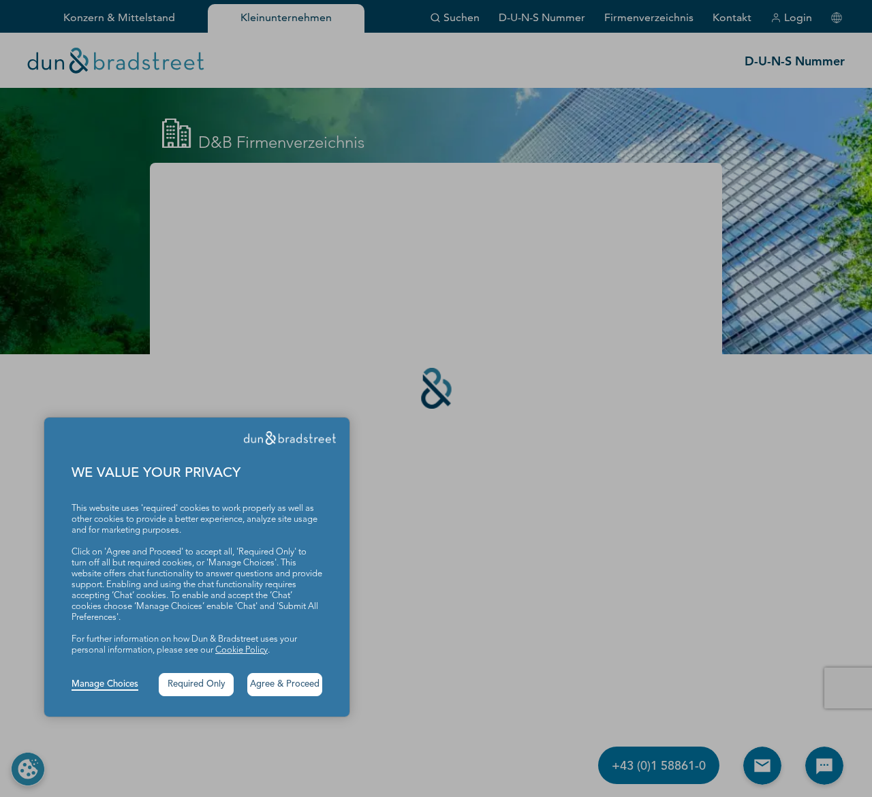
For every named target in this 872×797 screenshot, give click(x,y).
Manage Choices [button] (105, 684)
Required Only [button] (196, 684)
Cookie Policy (241, 650)
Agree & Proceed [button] (285, 684)
